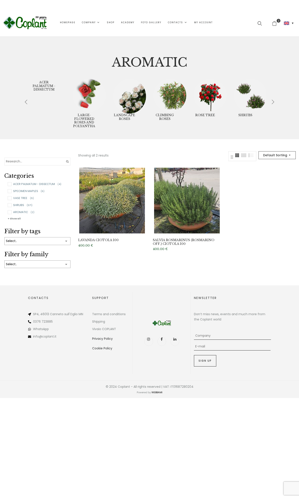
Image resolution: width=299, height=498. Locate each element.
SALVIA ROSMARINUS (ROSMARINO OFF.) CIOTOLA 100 (183, 242)
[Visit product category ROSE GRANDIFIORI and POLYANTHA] (89, 95)
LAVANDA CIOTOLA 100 (98, 240)
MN (81, 314)
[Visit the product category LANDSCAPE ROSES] (129, 95)
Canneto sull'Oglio (64, 314)
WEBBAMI (156, 392)
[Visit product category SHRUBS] (250, 95)
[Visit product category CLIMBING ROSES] (169, 95)
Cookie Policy (102, 348)
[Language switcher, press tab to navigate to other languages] (289, 23)
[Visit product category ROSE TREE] (210, 95)
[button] (276, 22)
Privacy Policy (102, 338)
